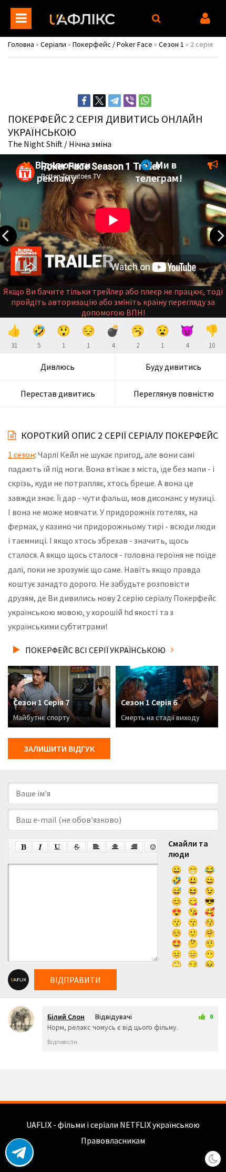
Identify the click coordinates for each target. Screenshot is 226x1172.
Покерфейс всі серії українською (95, 650)
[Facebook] (84, 100)
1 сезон (21, 454)
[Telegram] (114, 100)
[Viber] (130, 100)
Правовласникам (113, 1140)
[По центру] (115, 847)
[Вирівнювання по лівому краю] (96, 847)
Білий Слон (66, 1016)
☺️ (176, 933)
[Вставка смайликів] (153, 847)
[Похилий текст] (40, 847)
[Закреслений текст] (77, 847)
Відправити (75, 979)
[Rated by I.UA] (113, 1151)
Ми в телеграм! (158, 171)
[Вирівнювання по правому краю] (134, 847)
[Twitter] (99, 100)
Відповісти (62, 1042)
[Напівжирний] (23, 847)
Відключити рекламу (62, 171)
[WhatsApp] (145, 100)
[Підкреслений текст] (58, 847)
